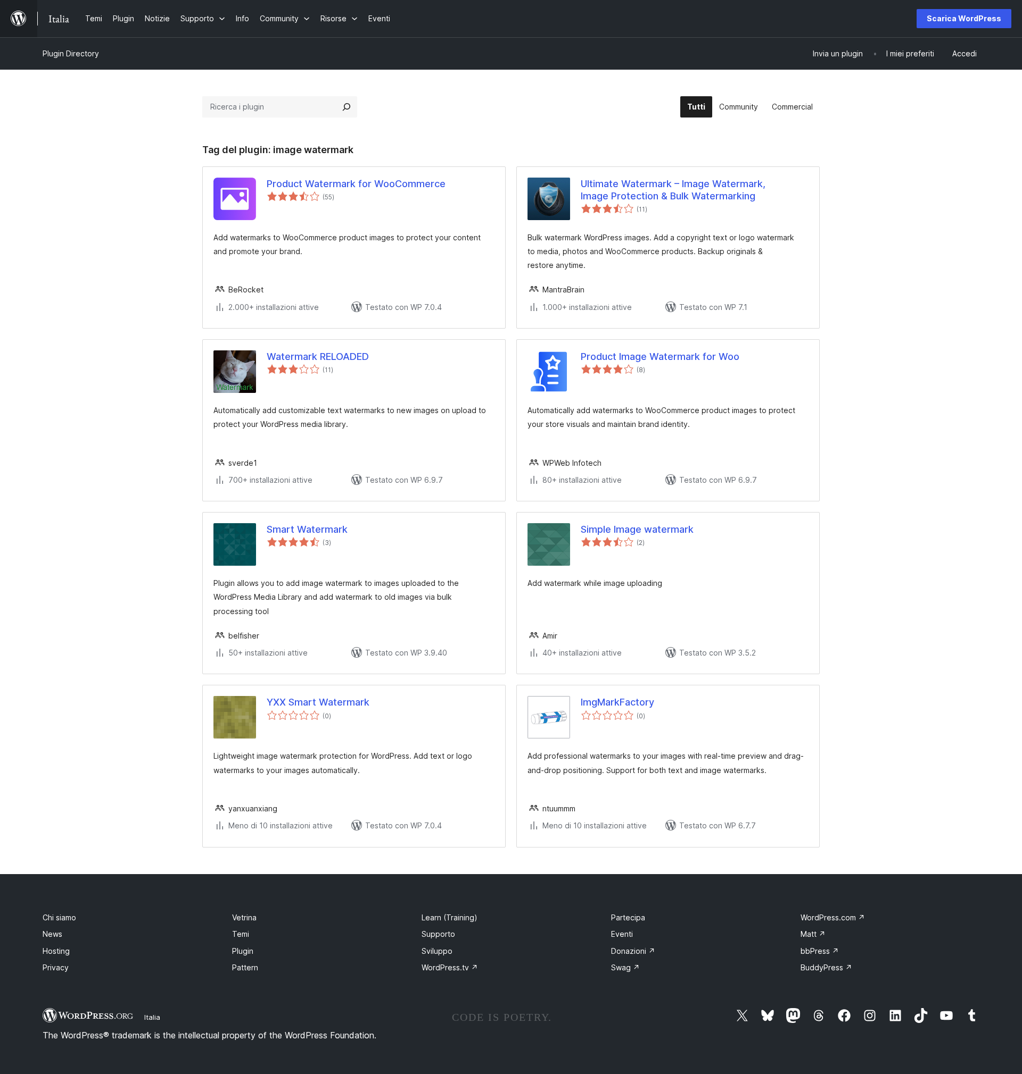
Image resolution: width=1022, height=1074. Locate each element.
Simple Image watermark (637, 529)
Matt (813, 933)
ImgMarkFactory (617, 702)
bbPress (820, 950)
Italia (152, 1017)
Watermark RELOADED (318, 356)
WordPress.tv (450, 967)
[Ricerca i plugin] (346, 107)
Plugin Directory (71, 53)
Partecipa (628, 917)
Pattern (245, 967)
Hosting (56, 950)
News (52, 933)
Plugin (242, 950)
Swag (625, 967)
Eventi (622, 933)
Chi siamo (59, 917)
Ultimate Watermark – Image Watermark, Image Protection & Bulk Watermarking (673, 190)
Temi (240, 933)
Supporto (438, 933)
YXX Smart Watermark (318, 702)
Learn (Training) (449, 917)
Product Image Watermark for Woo (660, 356)
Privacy (56, 967)
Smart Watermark (307, 529)
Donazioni (633, 950)
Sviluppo (437, 950)
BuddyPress (826, 967)
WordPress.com (833, 917)
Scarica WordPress (964, 18)
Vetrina (244, 917)
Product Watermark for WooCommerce (356, 183)
